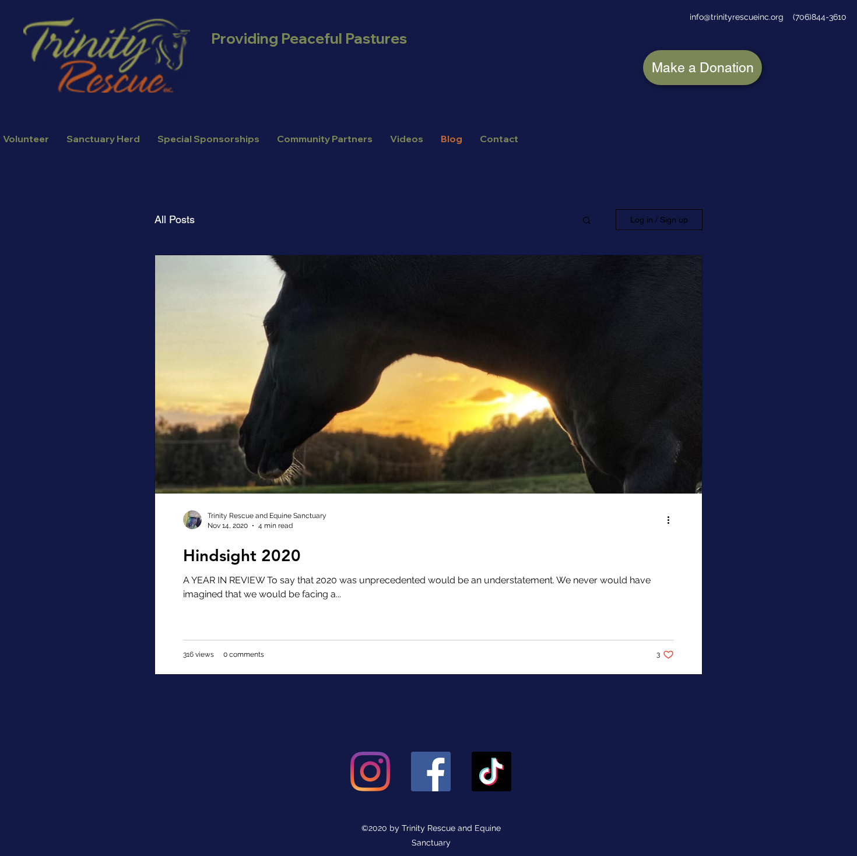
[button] (586, 221)
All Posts (174, 219)
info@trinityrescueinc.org (737, 17)
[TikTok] (491, 771)
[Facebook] (431, 771)
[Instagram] (370, 771)
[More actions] (672, 520)
